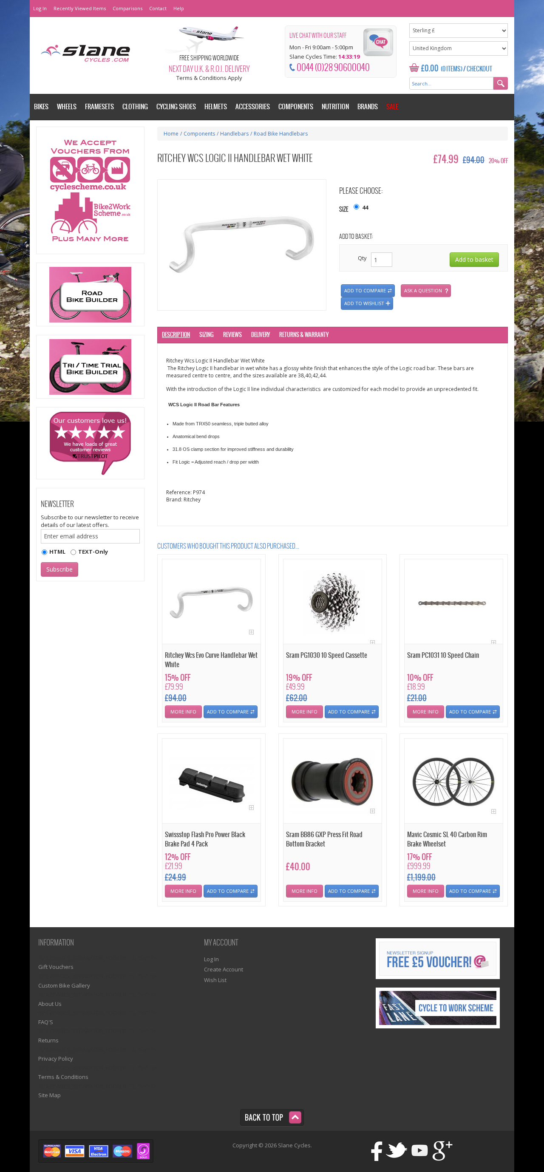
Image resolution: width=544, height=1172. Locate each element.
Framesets (99, 106)
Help (178, 8)
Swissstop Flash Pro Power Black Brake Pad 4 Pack (205, 839)
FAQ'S (45, 1022)
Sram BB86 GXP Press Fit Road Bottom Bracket (324, 839)
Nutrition (335, 106)
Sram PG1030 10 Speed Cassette (326, 655)
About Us (50, 1004)
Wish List (215, 980)
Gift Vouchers (56, 967)
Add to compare (365, 290)
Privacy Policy (55, 1058)
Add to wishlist (364, 303)
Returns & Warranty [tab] (304, 335)
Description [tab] (176, 335)
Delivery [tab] (260, 335)
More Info (183, 711)
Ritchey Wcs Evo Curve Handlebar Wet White (211, 660)
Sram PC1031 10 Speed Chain (443, 655)
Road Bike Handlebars (281, 133)
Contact (158, 8)
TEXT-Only (93, 551)
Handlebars (234, 133)
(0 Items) (451, 69)
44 (365, 207)
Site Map (49, 1095)
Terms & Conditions (63, 1077)
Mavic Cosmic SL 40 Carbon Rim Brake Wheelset (447, 839)
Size (343, 210)
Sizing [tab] (206, 335)
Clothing (135, 106)
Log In (40, 8)
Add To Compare (228, 711)
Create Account (223, 969)
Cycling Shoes (176, 106)
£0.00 (430, 68)
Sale (392, 106)
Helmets (215, 106)
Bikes (41, 106)
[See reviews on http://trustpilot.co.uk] (90, 443)
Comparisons (127, 8)
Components (199, 133)
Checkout (479, 69)
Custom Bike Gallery (64, 985)
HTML (57, 551)
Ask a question (423, 290)
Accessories (252, 106)
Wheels (66, 106)
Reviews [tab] (232, 335)
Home (171, 133)
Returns (48, 1040)
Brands (367, 106)
